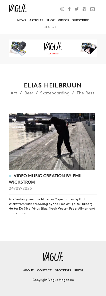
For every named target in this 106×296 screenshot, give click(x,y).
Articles (36, 20)
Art (14, 93)
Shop (51, 20)
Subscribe (80, 20)
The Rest (85, 93)
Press (78, 270)
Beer (28, 93)
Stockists (63, 270)
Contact (44, 270)
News (21, 20)
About (28, 270)
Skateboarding (54, 93)
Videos (63, 20)
